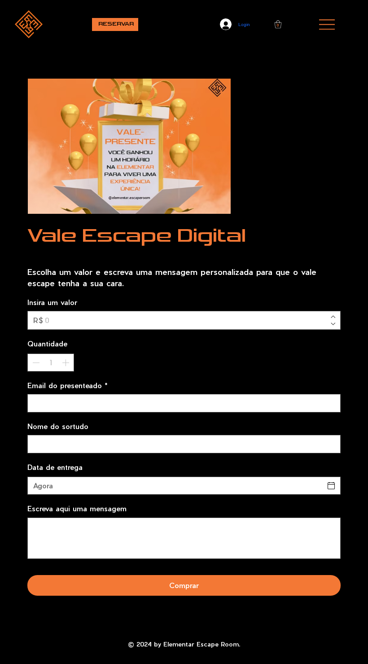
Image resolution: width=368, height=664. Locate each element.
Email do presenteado (67, 385)
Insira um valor (52, 302)
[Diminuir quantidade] (35, 362)
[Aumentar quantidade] (66, 362)
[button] (278, 24)
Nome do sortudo (57, 426)
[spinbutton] (50, 362)
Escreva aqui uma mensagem (77, 508)
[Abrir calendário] (331, 485)
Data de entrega (55, 467)
